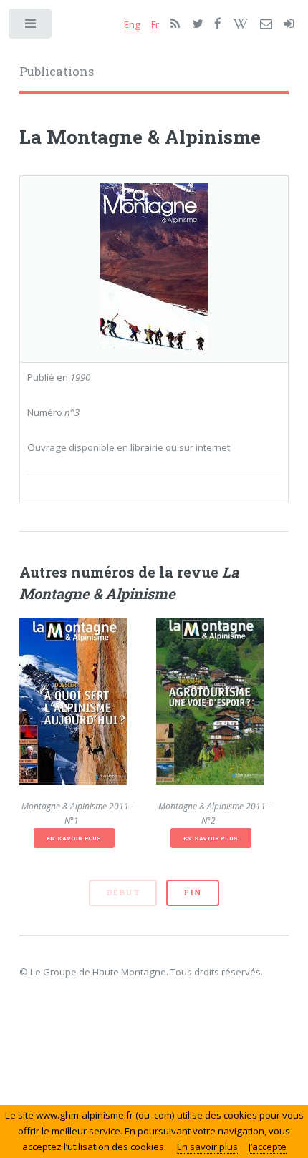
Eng (132, 24)
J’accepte (268, 1146)
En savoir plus (74, 838)
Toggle (31, 27)
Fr (155, 24)
